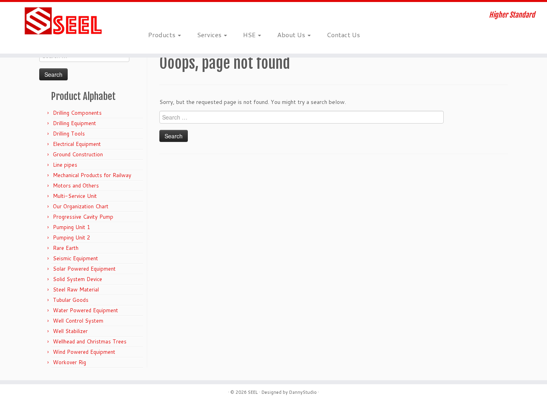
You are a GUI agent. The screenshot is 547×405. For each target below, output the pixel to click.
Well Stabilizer (70, 331)
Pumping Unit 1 (71, 227)
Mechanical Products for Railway (92, 175)
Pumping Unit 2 (71, 237)
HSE (250, 34)
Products (162, 34)
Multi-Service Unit (75, 196)
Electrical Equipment (77, 144)
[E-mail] (153, 16)
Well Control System (78, 320)
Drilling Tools (69, 133)
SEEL (253, 392)
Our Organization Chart (81, 206)
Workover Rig (69, 362)
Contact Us (343, 34)
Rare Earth (65, 247)
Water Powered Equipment (85, 310)
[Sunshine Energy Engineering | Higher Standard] (63, 21)
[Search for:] (375, 34)
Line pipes (65, 164)
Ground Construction (78, 154)
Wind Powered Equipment (84, 351)
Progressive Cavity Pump (83, 216)
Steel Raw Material (76, 289)
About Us (292, 34)
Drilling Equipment (74, 123)
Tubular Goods (70, 299)
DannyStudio (303, 392)
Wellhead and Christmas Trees (90, 341)
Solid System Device (77, 279)
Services (210, 34)
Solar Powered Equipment (84, 268)
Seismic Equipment (75, 258)
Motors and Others (76, 185)
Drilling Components (77, 112)
